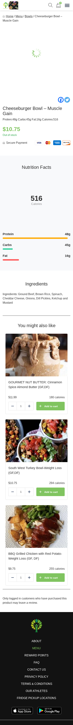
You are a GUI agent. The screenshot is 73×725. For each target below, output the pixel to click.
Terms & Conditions (36, 683)
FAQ (36, 662)
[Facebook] (61, 100)
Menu (19, 16)
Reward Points (36, 655)
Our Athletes (36, 690)
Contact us (36, 669)
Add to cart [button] (51, 406)
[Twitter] (67, 100)
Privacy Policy (36, 676)
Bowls (29, 16)
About (36, 641)
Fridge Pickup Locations (36, 698)
